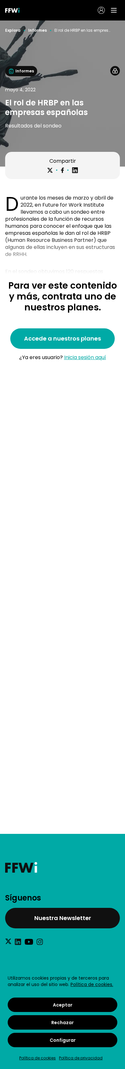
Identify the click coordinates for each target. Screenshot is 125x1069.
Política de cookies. (92, 984)
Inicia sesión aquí (85, 357)
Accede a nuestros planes (62, 338)
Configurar (63, 1040)
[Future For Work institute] (62, 867)
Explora (13, 30)
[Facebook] (62, 170)
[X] (50, 170)
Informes (37, 30)
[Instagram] (40, 942)
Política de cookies (37, 1058)
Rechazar (62, 1022)
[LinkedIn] (75, 170)
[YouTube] (28, 942)
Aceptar (62, 1005)
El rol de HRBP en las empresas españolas (82, 30)
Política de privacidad (81, 1058)
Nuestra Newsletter (62, 918)
